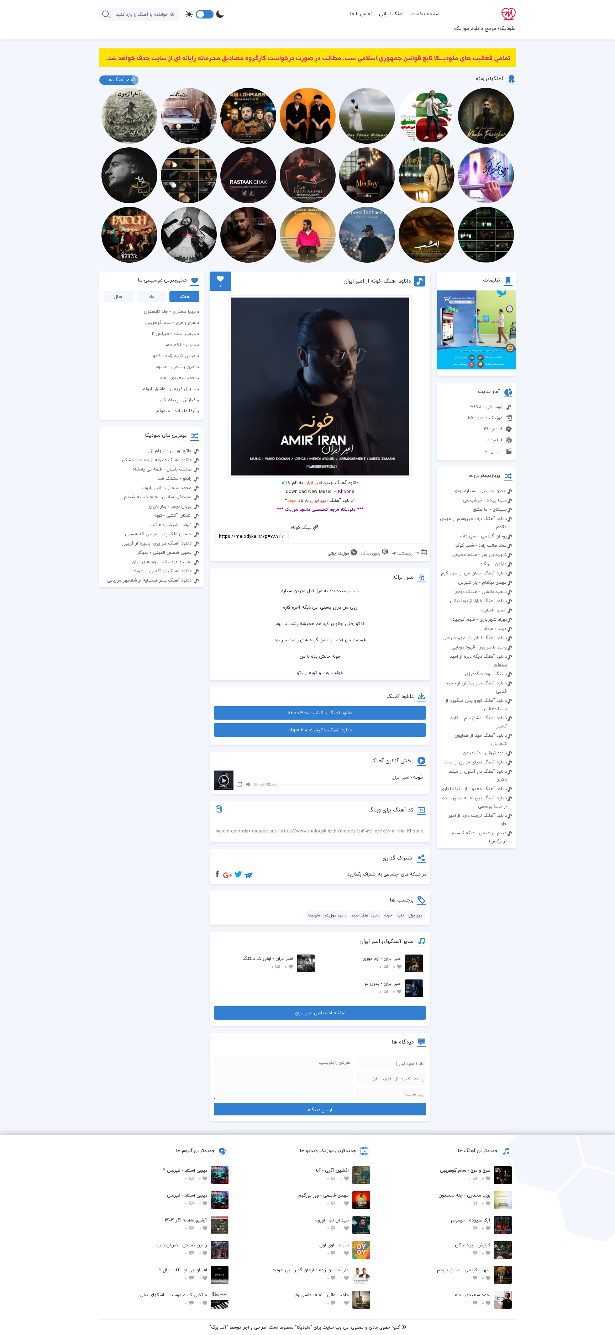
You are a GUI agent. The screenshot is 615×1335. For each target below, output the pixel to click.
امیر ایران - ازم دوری (382, 963)
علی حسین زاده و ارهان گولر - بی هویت (310, 1274)
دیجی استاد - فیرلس (187, 1199)
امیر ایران (313, 483)
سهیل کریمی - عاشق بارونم (169, 389)
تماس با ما (361, 13)
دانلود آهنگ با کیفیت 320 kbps (320, 713)
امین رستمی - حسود (176, 366)
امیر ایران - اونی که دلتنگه (267, 963)
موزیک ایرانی (338, 553)
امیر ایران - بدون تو (382, 987)
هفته (184, 296)
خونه (388, 915)
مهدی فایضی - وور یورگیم (323, 1199)
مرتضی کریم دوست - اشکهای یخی (173, 1299)
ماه (151, 296)
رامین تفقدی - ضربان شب (181, 1249)
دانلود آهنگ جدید (365, 915)
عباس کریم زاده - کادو (174, 355)
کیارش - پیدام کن (178, 400)
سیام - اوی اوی (334, 1249)
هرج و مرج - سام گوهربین (170, 322)
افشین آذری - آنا (332, 1174)
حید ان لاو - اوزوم (332, 1224)
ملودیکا (314, 915)
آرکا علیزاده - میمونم (176, 411)
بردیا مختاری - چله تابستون (170, 311)
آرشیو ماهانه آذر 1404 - (184, 1224)
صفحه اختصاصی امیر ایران (320, 1013)
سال (118, 296)
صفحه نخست (425, 13)
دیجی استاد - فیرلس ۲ (174, 333)
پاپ (400, 915)
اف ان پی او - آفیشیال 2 (183, 1274)
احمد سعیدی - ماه (178, 378)
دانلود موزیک (335, 915)
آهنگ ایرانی (391, 13)
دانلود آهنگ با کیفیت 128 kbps (320, 730)
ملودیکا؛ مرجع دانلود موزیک (485, 28)
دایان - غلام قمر (180, 344)
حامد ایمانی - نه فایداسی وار (321, 1299)
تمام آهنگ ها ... (119, 80)
